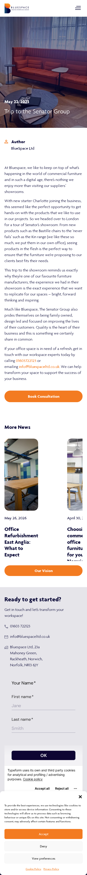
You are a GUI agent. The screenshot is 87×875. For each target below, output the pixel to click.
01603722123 (26, 360)
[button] (80, 797)
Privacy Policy (51, 869)
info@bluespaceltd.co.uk (39, 366)
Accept (43, 834)
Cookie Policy (33, 869)
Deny (43, 846)
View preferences (43, 859)
